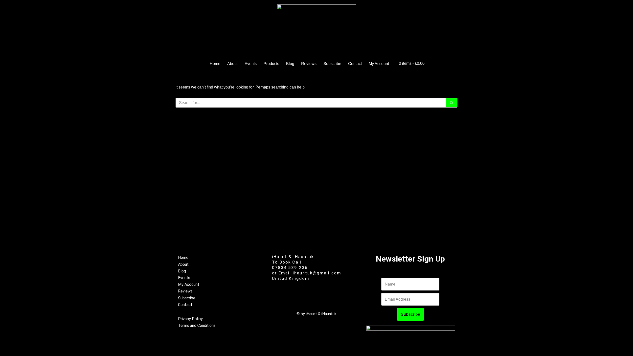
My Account (379, 64)
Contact (355, 64)
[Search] (451, 103)
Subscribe (332, 64)
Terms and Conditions (197, 325)
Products (271, 64)
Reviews (308, 64)
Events (251, 64)
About (232, 64)
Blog (290, 64)
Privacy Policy (190, 318)
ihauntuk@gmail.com (317, 272)
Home (215, 64)
